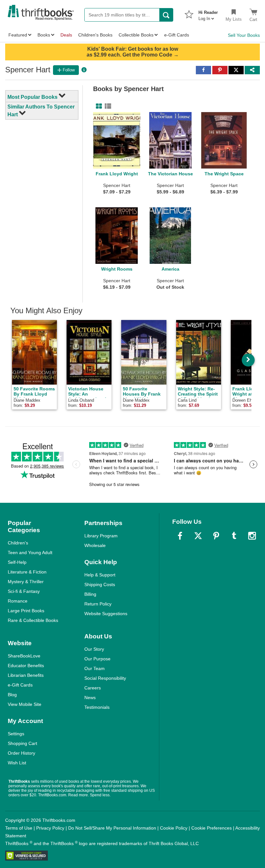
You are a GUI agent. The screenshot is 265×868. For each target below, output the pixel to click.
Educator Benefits (26, 665)
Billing (90, 594)
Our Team (94, 668)
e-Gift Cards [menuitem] (176, 34)
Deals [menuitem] (66, 34)
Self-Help (17, 562)
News (90, 697)
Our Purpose (97, 658)
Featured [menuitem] (17, 34)
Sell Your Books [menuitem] (244, 35)
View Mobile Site (24, 704)
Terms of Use (18, 828)
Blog (12, 694)
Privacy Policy (50, 828)
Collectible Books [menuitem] (136, 34)
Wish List (17, 762)
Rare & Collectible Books (33, 620)
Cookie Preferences (211, 828)
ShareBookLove (24, 655)
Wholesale (95, 545)
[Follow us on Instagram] (252, 535)
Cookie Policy (173, 828)
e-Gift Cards (20, 684)
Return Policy (97, 603)
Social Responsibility (105, 678)
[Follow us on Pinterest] (216, 535)
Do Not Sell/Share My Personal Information (112, 828)
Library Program (101, 535)
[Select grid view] (97, 106)
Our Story (94, 649)
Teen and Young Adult (30, 552)
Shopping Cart (22, 743)
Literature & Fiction (27, 571)
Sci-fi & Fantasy (24, 591)
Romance (17, 601)
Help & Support (99, 574)
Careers (92, 687)
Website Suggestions (105, 613)
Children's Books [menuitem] (95, 34)
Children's (18, 542)
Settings (16, 733)
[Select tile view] (106, 106)
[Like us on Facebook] (180, 535)
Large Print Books (26, 610)
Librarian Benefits (26, 675)
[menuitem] (208, 13)
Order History (21, 753)
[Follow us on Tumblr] (234, 535)
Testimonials (97, 707)
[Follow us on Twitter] (198, 535)
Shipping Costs (99, 584)
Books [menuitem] (43, 34)
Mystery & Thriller (26, 581)
